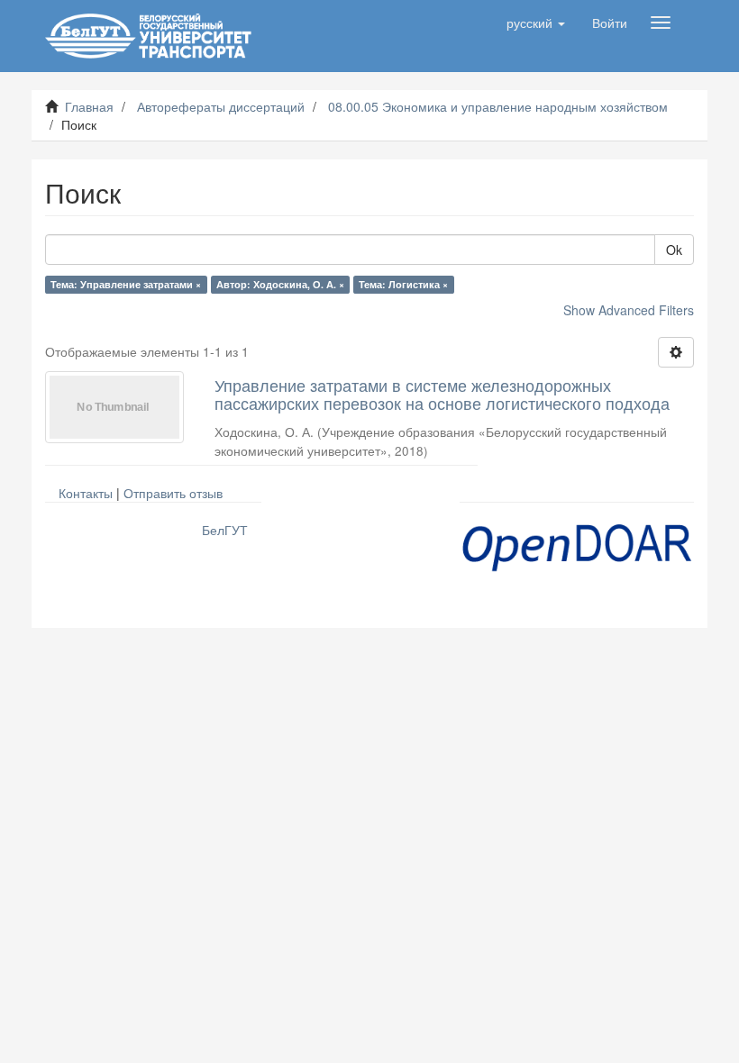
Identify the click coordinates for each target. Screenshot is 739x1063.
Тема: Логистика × (403, 284)
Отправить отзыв (173, 493)
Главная (89, 106)
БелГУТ (225, 530)
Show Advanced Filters (628, 310)
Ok (674, 250)
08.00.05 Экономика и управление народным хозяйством (498, 106)
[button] (536, 22)
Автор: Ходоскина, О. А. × (280, 284)
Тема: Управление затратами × (125, 284)
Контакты (86, 493)
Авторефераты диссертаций (221, 106)
